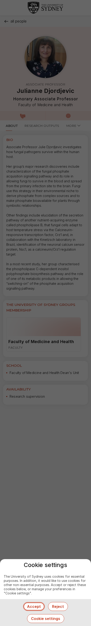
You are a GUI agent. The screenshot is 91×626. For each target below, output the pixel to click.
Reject (58, 606)
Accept (34, 606)
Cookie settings (45, 618)
